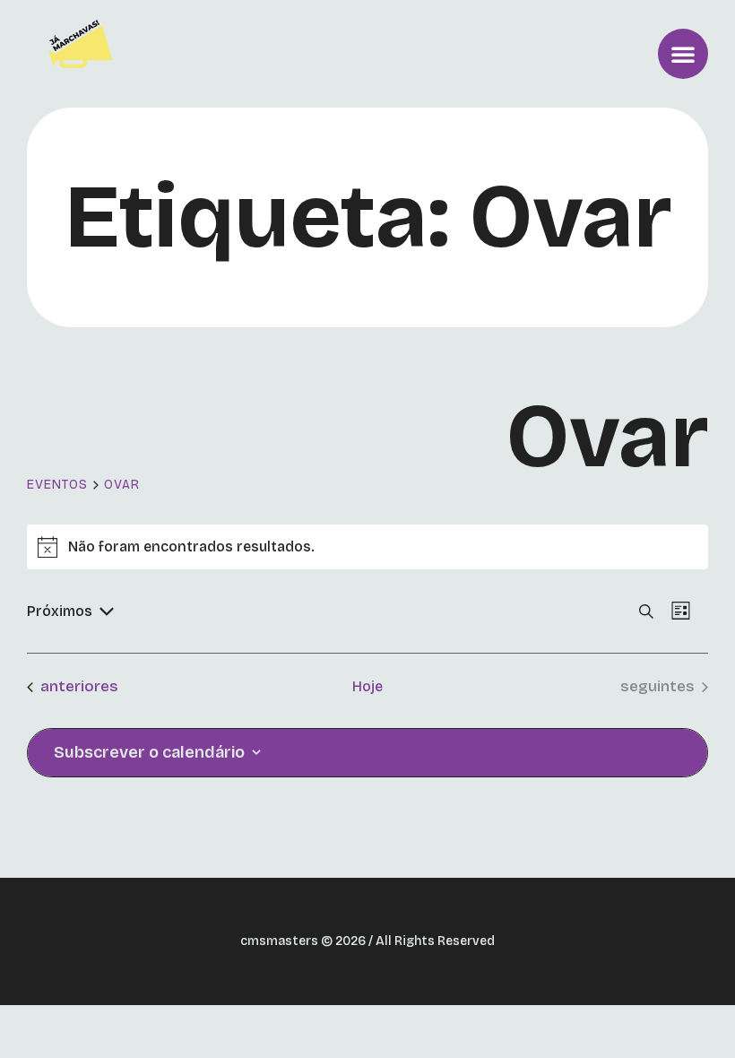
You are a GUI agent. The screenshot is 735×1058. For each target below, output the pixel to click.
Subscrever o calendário (149, 752)
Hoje (367, 686)
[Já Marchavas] (84, 54)
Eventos (57, 484)
